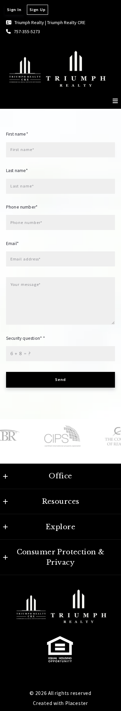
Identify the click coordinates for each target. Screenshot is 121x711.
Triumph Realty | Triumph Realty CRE (49, 22)
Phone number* (22, 207)
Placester (76, 703)
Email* (12, 243)
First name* (17, 134)
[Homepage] (56, 67)
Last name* (17, 170)
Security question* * (25, 338)
